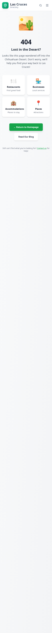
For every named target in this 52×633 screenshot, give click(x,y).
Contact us (42, 148)
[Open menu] (47, 5)
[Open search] (40, 5)
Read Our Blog (26, 136)
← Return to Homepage (26, 127)
